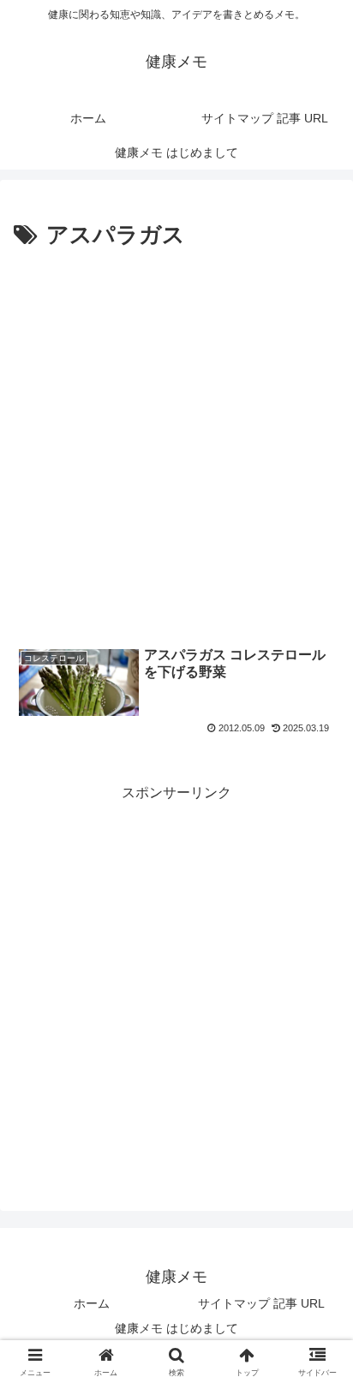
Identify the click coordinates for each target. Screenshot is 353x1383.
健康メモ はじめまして (176, 1328)
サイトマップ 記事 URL (261, 1303)
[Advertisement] (176, 440)
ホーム (92, 1303)
